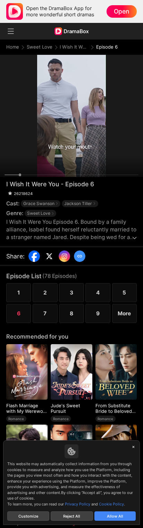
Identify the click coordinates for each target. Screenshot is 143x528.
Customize (28, 516)
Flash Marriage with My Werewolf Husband (26, 408)
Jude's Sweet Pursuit (65, 408)
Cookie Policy (111, 504)
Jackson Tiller (78, 203)
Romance (16, 419)
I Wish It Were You (74, 47)
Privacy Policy (77, 504)
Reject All (71, 516)
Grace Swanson (38, 203)
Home (12, 47)
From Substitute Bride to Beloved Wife (113, 408)
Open (121, 11)
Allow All (115, 516)
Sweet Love (39, 47)
